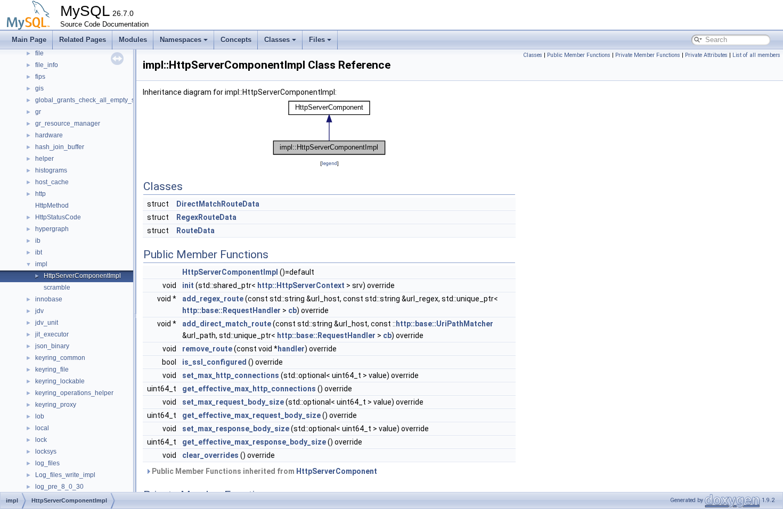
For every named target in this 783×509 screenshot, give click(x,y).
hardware (49, 135)
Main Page (29, 40)
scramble (57, 287)
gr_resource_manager (67, 123)
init (188, 285)
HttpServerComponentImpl (82, 276)
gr (38, 112)
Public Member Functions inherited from (263, 471)
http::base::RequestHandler (231, 310)
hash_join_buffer (59, 147)
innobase (48, 299)
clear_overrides (210, 455)
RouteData (195, 230)
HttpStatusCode (58, 217)
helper (44, 158)
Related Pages (82, 40)
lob (39, 416)
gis (39, 88)
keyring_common (60, 358)
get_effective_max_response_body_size (254, 442)
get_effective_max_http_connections (249, 388)
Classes (277, 40)
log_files (47, 463)
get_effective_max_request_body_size (251, 415)
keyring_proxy (55, 404)
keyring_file (52, 369)
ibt (38, 252)
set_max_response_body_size (235, 428)
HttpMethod (52, 205)
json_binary (52, 346)
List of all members (756, 55)
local (42, 428)
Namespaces (180, 40)
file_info (46, 65)
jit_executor (52, 334)
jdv (39, 311)
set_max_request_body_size (233, 402)
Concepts (236, 40)
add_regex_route (212, 298)
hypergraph (52, 229)
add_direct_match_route (226, 323)
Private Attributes (706, 55)
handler (291, 348)
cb (292, 310)
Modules (133, 40)
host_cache (52, 182)
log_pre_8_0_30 (59, 486)
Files (317, 40)
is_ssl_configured (214, 362)
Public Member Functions (578, 55)
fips (40, 76)
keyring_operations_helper (74, 393)
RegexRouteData (206, 217)
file (39, 53)
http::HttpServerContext (301, 285)
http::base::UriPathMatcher (444, 323)
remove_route (207, 348)
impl (41, 264)
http (40, 194)
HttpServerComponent (336, 471)
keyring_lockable (60, 381)
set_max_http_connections (230, 375)
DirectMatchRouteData (217, 204)
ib (37, 240)
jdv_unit (46, 322)
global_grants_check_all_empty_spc (88, 100)
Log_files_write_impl (65, 475)
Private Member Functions (647, 55)
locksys (45, 451)
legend (329, 163)
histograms (51, 170)
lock (41, 440)
